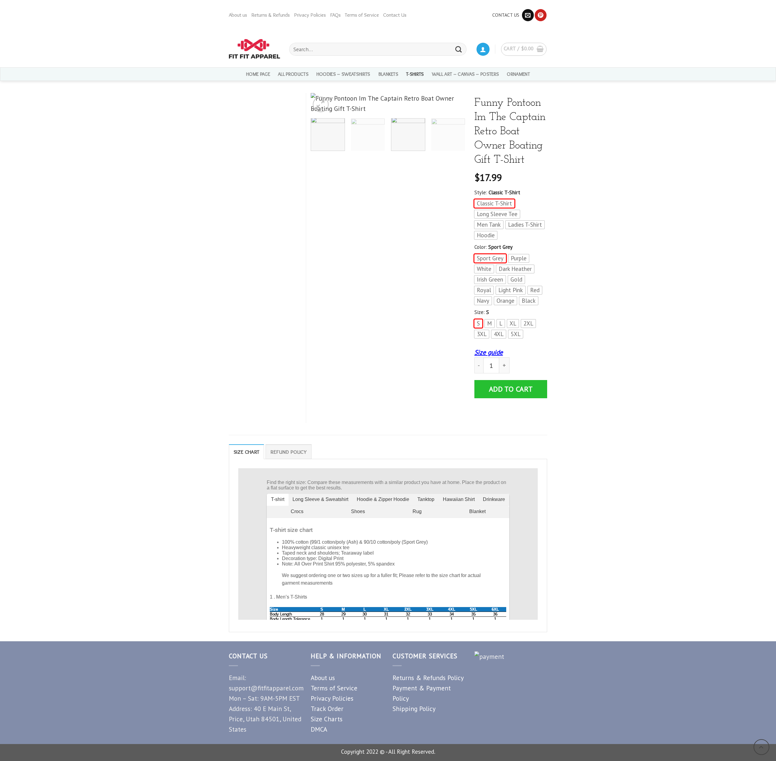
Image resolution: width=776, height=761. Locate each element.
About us (238, 15)
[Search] (459, 49)
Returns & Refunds (270, 15)
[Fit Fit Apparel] (254, 49)
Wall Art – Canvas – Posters (465, 74)
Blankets (388, 74)
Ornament (518, 74)
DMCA (319, 729)
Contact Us (394, 15)
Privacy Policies (310, 15)
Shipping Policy (414, 708)
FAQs (335, 15)
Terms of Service (362, 15)
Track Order (327, 708)
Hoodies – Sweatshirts (343, 74)
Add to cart (511, 389)
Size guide (488, 352)
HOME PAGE (258, 74)
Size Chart (246, 452)
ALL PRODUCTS (293, 74)
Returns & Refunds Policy (428, 677)
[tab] (246, 451)
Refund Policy (288, 452)
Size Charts (327, 719)
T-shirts (415, 74)
